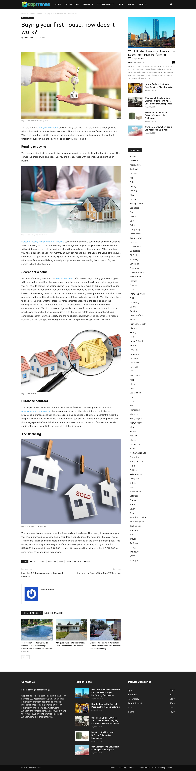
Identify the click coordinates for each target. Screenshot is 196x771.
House (68, 561)
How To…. (134, 349)
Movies (133, 431)
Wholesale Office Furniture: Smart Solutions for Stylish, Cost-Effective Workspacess (158, 101)
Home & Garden (35, 13)
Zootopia (134, 560)
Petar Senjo (28, 38)
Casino (133, 216)
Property (77, 561)
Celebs (133, 225)
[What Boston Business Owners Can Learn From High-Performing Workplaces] (151, 32)
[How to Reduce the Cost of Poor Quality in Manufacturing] (135, 88)
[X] (31, 44)
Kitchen (133, 384)
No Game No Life (138, 452)
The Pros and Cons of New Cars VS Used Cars (99, 573)
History (133, 328)
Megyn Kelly (135, 422)
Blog (132, 195)
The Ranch (135, 530)
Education (134, 263)
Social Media (136, 491)
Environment (136, 276)
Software (134, 495)
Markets (134, 414)
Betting (133, 190)
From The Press (137, 293)
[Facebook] (24, 44)
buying (32, 561)
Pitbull (133, 465)
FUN (132, 298)
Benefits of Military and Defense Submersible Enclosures (156, 115)
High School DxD (138, 324)
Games (133, 306)
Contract (41, 561)
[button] (171, 4)
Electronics (135, 268)
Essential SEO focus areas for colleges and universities (42, 574)
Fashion (133, 281)
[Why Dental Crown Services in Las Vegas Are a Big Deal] (135, 131)
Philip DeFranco (137, 461)
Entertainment (105, 4)
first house (52, 561)
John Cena (135, 375)
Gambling (134, 302)
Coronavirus (135, 233)
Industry (134, 358)
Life (131, 397)
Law (132, 388)
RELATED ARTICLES (32, 613)
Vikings (133, 547)
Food (132, 289)
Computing (135, 229)
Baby (132, 182)
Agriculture (135, 164)
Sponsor (134, 500)
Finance (133, 285)
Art (131, 177)
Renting (87, 561)
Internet (134, 367)
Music (133, 440)
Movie (133, 427)
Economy (134, 259)
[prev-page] (23, 657)
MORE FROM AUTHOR (54, 613)
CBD (132, 220)
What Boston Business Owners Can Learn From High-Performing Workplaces (151, 54)
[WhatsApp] (44, 44)
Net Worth (135, 444)
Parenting (134, 457)
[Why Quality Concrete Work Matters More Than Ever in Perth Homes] (71, 629)
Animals (134, 173)
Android (134, 169)
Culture (133, 242)
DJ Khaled (134, 255)
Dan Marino (135, 246)
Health (143, 4)
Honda (133, 345)
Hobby (133, 332)
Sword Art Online (138, 517)
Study (132, 508)
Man (132, 405)
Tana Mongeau (137, 521)
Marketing (135, 409)
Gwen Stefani (136, 315)
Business (88, 4)
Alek (130, 62)
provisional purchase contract (36, 411)
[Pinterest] (37, 44)
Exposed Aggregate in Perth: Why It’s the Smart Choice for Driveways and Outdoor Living (105, 646)
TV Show (134, 543)
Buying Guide (136, 203)
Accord (133, 156)
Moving (133, 435)
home (61, 561)
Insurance (134, 362)
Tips (132, 534)
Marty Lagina (136, 418)
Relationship (136, 474)
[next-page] (28, 657)
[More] (51, 44)
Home (58, 4)
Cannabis (134, 207)
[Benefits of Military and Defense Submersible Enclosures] (135, 116)
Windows (134, 551)
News (132, 448)
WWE (132, 556)
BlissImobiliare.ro (64, 278)
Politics (133, 470)
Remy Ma (134, 478)
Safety (133, 483)
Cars (120, 4)
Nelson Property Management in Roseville (42, 241)
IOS (131, 371)
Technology (72, 4)
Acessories (135, 160)
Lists (132, 401)
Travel (133, 538)
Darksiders (135, 250)
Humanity (134, 354)
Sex (131, 487)
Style (132, 513)
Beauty (133, 186)
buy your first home (48, 127)
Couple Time (136, 238)
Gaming (131, 4)
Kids (132, 379)
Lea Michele (135, 392)
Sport (132, 504)
